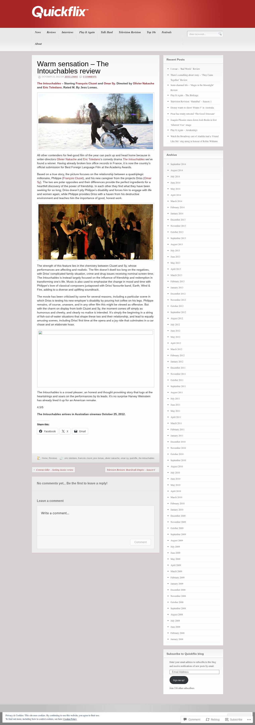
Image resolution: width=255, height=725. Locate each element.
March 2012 (176, 349)
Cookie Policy (70, 718)
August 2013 (177, 244)
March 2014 (176, 201)
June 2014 (175, 182)
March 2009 (176, 571)
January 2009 (177, 583)
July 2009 (175, 546)
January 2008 (177, 639)
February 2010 (177, 503)
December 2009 (178, 515)
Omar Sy (109, 83)
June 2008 (175, 626)
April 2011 (176, 417)
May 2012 (175, 336)
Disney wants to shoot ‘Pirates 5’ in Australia (192, 107)
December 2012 (178, 293)
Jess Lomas (71, 77)
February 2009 (177, 577)
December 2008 (178, 589)
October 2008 (177, 602)
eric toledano (71, 458)
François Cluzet (86, 83)
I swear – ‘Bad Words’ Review (185, 68)
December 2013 (178, 219)
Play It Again (87, 32)
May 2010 (175, 484)
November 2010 (178, 447)
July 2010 (175, 472)
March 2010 (176, 497)
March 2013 (176, 275)
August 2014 (177, 170)
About (38, 44)
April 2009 (176, 565)
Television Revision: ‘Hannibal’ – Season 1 (191, 101)
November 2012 (178, 299)
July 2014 (175, 176)
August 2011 (177, 392)
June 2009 (175, 552)
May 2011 (175, 410)
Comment (140, 542)
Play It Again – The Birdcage (184, 95)
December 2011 (178, 367)
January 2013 (177, 287)
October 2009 (177, 528)
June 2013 (175, 256)
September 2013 (178, 238)
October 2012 (177, 305)
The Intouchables (49, 83)
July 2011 (175, 398)
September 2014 (178, 164)
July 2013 (175, 250)
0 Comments (89, 77)
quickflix (133, 458)
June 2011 (175, 404)
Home (45, 458)
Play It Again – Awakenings (184, 130)
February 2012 (177, 355)
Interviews (67, 32)
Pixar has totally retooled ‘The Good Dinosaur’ (193, 113)
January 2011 (177, 435)
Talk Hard (107, 32)
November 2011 (178, 373)
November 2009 (178, 521)
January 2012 (177, 361)
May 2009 (175, 558)
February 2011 (177, 429)
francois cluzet (85, 458)
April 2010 (176, 491)
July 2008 (175, 620)
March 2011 (176, 423)
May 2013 (175, 262)
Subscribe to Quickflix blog (185, 653)
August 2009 (177, 540)
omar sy (124, 458)
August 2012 (177, 318)
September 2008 (178, 608)
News (38, 32)
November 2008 (178, 595)
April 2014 (176, 194)
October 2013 (177, 231)
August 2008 (177, 614)
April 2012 (176, 342)
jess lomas (98, 458)
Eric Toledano (52, 87)
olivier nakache (112, 458)
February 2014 (177, 207)
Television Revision (130, 32)
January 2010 (177, 509)
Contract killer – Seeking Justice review (54, 469)
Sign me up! (179, 680)
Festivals (167, 32)
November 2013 (178, 225)
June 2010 (175, 478)
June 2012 (175, 330)
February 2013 (177, 281)
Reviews (51, 32)
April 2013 (176, 268)
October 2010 (177, 454)
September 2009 (178, 534)
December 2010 (178, 441)
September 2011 (178, 386)
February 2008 (177, 632)
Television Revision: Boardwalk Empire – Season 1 (131, 469)
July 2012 (175, 324)
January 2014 (177, 213)
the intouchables (146, 458)
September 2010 (178, 460)
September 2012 (178, 312)
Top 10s (151, 32)
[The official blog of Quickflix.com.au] (126, 22)
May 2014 (175, 188)
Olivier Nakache (143, 83)
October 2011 (177, 380)
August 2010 (177, 466)
